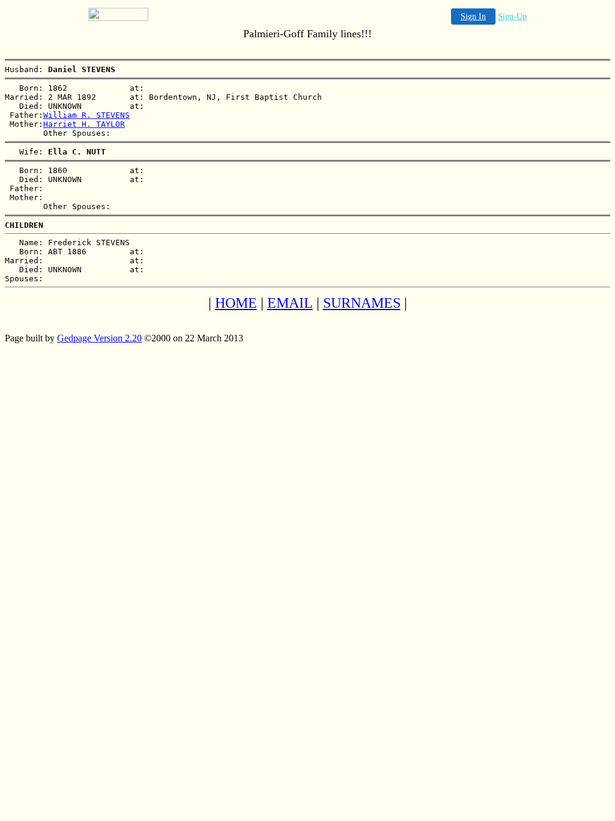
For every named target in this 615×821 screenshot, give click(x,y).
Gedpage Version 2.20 (99, 338)
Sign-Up (512, 16)
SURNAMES (362, 303)
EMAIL (290, 303)
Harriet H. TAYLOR (84, 124)
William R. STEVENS (86, 115)
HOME (236, 303)
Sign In (473, 16)
